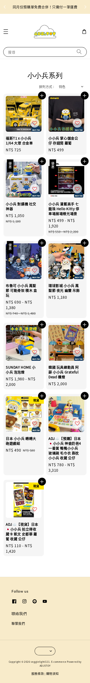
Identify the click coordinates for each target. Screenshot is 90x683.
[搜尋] (79, 51)
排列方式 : (46, 86)
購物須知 (52, 673)
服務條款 (37, 673)
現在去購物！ (37, 9)
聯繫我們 (18, 623)
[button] (6, 32)
